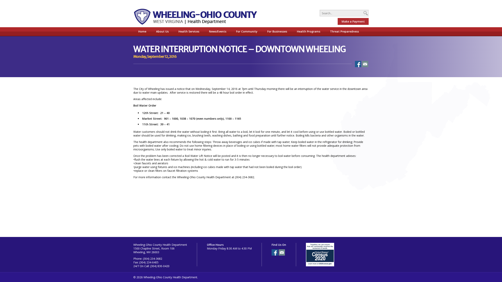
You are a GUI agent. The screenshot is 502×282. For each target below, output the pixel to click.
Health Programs (308, 31)
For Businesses (277, 31)
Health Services (188, 31)
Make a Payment (353, 21)
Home (142, 31)
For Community (246, 31)
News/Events (217, 31)
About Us (162, 31)
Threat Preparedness (344, 31)
